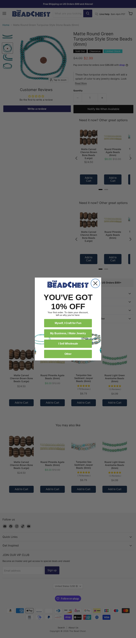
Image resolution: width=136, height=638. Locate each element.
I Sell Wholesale (68, 343)
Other (68, 353)
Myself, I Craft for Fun (68, 323)
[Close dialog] (95, 283)
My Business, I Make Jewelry (68, 333)
